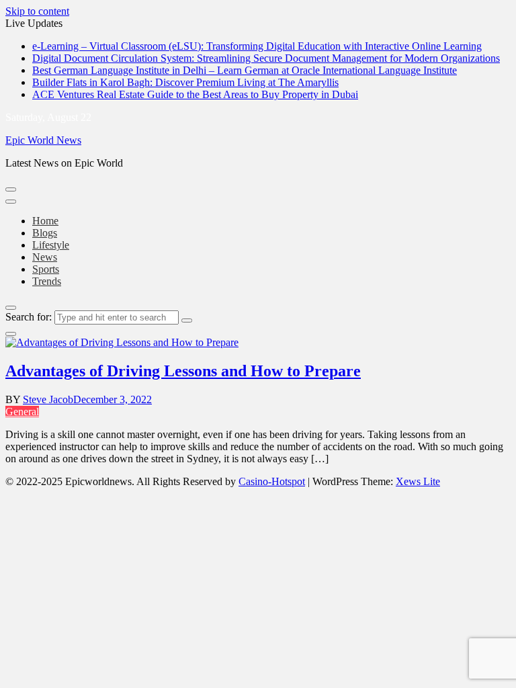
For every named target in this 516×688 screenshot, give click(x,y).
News (44, 257)
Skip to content (37, 11)
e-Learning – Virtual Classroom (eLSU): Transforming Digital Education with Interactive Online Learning (257, 46)
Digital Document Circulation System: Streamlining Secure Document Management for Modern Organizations (266, 58)
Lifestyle (50, 245)
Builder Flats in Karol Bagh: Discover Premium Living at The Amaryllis (185, 82)
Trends (46, 281)
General (22, 411)
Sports (45, 269)
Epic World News (43, 140)
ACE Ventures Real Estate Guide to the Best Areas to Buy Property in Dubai (195, 94)
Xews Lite (418, 481)
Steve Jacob (48, 399)
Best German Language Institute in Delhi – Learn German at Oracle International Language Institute (244, 70)
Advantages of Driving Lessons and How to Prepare (183, 371)
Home (45, 220)
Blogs (44, 233)
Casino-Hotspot (272, 481)
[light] (10, 334)
